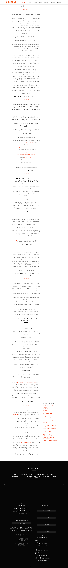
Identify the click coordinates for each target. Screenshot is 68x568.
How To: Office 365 (22, 540)
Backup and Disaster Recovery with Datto (26, 147)
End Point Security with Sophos (20, 136)
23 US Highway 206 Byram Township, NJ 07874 (40, 566)
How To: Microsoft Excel (22, 535)
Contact (46, 2)
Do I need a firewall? (47, 435)
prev (4, 484)
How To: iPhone (21, 544)
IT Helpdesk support (29, 226)
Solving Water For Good (40, 542)
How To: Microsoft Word (22, 537)
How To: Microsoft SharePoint (21, 539)
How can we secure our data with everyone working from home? (49, 425)
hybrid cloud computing (25, 442)
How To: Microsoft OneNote (22, 538)
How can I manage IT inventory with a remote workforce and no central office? (50, 433)
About (30, 2)
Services (24, 2)
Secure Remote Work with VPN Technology (26, 154)
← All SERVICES (26, 9)
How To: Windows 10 (21, 542)
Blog (40, 2)
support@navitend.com (22, 513)
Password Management (26, 152)
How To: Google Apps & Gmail (21, 543)
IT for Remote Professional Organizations (26, 382)
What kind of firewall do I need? (50, 440)
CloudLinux (15, 414)
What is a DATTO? (47, 410)
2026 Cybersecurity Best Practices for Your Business (42, 551)
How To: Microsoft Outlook (21, 534)
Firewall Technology (28, 157)
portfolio (18, 240)
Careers (53, 2)
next (63, 484)
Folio (35, 2)
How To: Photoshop (22, 545)
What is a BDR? (46, 409)
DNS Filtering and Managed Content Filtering (23, 142)
